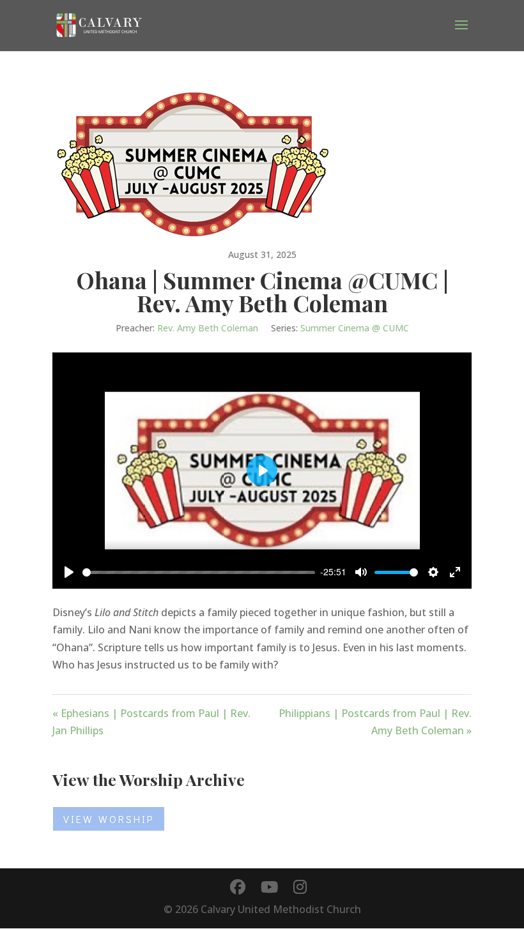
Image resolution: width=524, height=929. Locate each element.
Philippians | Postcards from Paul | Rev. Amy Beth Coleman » (375, 721)
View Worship (108, 819)
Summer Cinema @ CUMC (354, 328)
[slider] (198, 572)
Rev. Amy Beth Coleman (207, 328)
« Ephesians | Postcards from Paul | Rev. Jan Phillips (151, 721)
